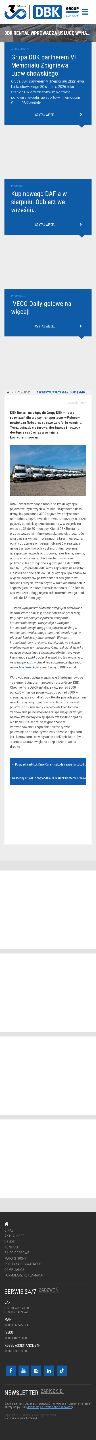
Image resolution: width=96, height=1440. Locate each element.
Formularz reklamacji (23, 1275)
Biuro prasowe (16, 1253)
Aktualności (23, 392)
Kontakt (45, 823)
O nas (9, 1230)
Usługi (9, 1242)
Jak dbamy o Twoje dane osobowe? (49, 1407)
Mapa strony (15, 1259)
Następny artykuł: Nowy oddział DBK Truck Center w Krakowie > (51, 778)
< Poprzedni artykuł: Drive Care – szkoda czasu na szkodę (49, 764)
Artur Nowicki (27, 667)
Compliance (14, 1270)
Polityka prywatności (23, 1264)
